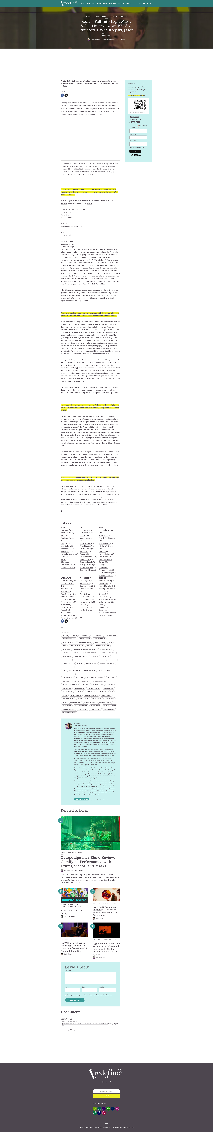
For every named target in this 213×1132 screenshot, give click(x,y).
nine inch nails (98, 684)
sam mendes (110, 698)
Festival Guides (67, 904)
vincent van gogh (110, 705)
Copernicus (103, 610)
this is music (95, 705)
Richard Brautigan (67, 618)
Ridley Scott (103, 535)
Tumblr (89, 203)
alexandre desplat (68, 638)
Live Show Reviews (68, 852)
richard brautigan (91, 695)
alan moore (85, 635)
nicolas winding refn (99, 681)
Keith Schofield (104, 554)
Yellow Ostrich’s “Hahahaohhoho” (74, 257)
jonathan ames (67, 667)
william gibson (109, 709)
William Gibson (66, 597)
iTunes (102, 201)
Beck (62, 535)
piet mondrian (67, 691)
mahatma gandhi (74, 670)
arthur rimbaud (99, 638)
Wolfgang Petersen (106, 575)
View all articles (82, 799)
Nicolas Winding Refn (107, 546)
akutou (74, 635)
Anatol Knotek (85, 546)
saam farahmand (68, 698)
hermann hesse (91, 663)
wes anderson (95, 709)
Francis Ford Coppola (107, 538)
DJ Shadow (65, 562)
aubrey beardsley (68, 642)
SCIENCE (102, 578)
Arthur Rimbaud (66, 613)
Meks (87, 1127)
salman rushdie (83, 698)
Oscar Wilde (65, 607)
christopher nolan (91, 653)
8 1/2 (101, 565)
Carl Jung (83, 581)
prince (64, 695)
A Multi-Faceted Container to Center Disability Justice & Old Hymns (106, 949)
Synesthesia (84, 607)
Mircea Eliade (85, 583)
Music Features (108, 16)
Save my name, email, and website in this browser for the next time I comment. (90, 995)
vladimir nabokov (68, 709)
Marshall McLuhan (87, 589)
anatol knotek (84, 638)
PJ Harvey (65, 530)
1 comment (122, 39)
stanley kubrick (89, 702)
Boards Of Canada (68, 567)
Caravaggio (84, 530)
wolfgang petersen (69, 712)
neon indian (66, 681)
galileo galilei (67, 663)
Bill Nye (102, 594)
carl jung (65, 653)
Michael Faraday (105, 586)
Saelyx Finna (99, 918)
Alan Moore (65, 589)
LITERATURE (66, 578)
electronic (66, 660)
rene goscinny (76, 695)
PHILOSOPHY (85, 578)
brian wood (66, 649)
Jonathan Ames (66, 602)
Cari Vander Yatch (86, 557)
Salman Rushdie (67, 599)
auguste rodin (100, 642)
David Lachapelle (86, 562)
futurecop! (112, 660)
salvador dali (97, 698)
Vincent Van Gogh (86, 538)
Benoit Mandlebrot (106, 613)
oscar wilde (66, 688)
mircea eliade (67, 677)
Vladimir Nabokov (67, 615)
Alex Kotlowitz (85, 594)
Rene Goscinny (66, 594)
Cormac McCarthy (67, 583)
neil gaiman (111, 677)
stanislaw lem (75, 702)
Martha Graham (86, 610)
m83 (63, 670)
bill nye (89, 646)
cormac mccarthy (108, 653)
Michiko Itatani (85, 549)
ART (81, 527)
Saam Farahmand (105, 559)
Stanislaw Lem (66, 581)
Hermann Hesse (86, 599)
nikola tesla (85, 684)
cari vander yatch (106, 649)
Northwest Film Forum (100, 742)
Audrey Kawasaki (86, 565)
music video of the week (95, 677)
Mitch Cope (84, 551)
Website (101, 987)
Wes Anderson (104, 543)
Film (88, 3)
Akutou (82, 554)
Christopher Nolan (106, 530)
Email (84, 987)
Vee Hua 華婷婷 (95, 39)
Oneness (83, 605)
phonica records (94, 688)
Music (83, 3)
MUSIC (63, 527)
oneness (110, 684)
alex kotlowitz (112, 635)
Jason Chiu (65, 215)
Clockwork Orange (106, 573)
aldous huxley (98, 635)
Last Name (132, 140)
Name (67, 987)
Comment (68, 970)
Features (90, 16)
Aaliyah (63, 559)
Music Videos (121, 16)
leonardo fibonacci (108, 667)
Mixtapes (112, 3)
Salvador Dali (85, 559)
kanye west (81, 667)
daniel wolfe (66, 656)
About (120, 3)
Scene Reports (102, 3)
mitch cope (79, 677)
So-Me (101, 562)
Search (128, 3)
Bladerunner (103, 567)
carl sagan (77, 653)
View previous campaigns (136, 147)
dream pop (105, 656)
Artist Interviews (104, 903)
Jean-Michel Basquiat (88, 570)
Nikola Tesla (103, 583)
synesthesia (66, 705)
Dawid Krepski (66, 212)
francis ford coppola (96, 660)
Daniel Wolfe (103, 557)
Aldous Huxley (66, 610)
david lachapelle (81, 656)
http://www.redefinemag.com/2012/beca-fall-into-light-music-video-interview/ (85, 1024)
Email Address (134, 128)
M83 (62, 543)
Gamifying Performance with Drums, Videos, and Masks (88, 861)
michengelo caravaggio (86, 674)
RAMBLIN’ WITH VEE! (88, 787)
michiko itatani (103, 674)
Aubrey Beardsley (86, 567)
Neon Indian (65, 546)
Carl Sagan (103, 597)
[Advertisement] (106, 64)
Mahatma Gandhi (86, 602)
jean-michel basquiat (107, 663)
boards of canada (102, 646)
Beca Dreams (66, 1019)
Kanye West (65, 533)
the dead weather (81, 705)
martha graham (104, 670)
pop (111, 691)
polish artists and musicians (96, 691)
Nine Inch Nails (66, 565)
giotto (79, 663)
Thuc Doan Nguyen (69, 916)
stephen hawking (105, 702)
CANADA (102, 551)
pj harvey (79, 691)
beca (110, 642)
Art (93, 3)
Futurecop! (65, 551)
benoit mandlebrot (76, 646)
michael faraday (68, 674)
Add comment (79, 870)
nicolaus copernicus (69, 684)
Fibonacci (102, 607)
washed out (82, 709)
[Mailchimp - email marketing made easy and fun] (135, 156)
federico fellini (79, 660)
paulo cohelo (79, 688)
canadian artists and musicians (85, 649)
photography (108, 688)
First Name (132, 134)
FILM (101, 527)
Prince (63, 557)
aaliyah (65, 635)
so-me (64, 702)
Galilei (101, 605)
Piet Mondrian (85, 533)
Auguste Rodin (85, 543)
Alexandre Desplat (67, 554)
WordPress (99, 1127)
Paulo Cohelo (85, 597)
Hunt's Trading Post (80, 755)
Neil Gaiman (65, 591)
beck (64, 646)
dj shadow (94, 656)
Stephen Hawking (105, 581)
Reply (71, 1029)
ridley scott (106, 695)
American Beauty (105, 570)
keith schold (93, 667)
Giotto (82, 535)
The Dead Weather (68, 538)
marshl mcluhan (89, 670)
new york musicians (81, 681)
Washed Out (65, 549)
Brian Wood (65, 605)
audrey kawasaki (85, 642)
